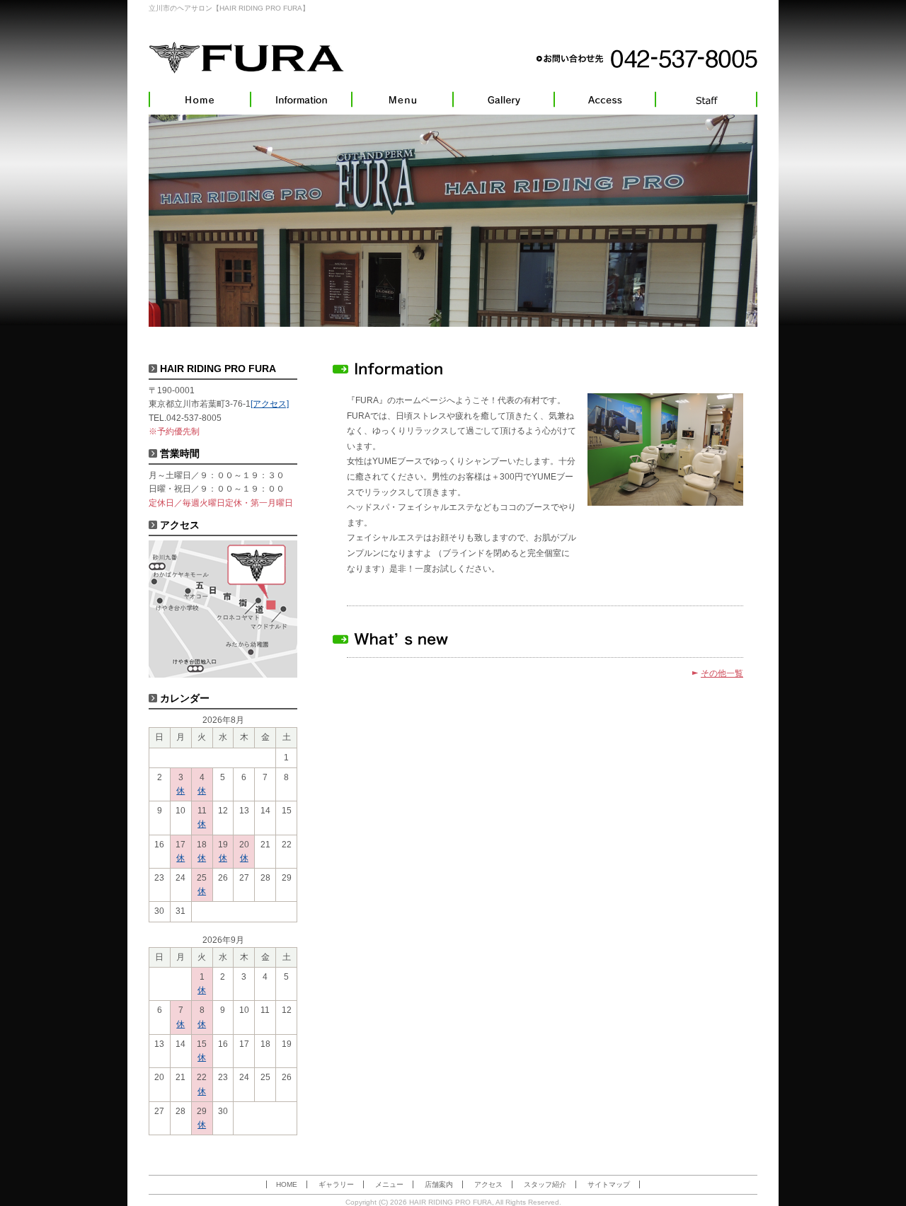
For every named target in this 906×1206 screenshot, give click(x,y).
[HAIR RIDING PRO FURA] (247, 57)
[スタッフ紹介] (706, 99)
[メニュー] (402, 99)
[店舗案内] (301, 99)
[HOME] (200, 99)
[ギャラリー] (503, 99)
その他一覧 (722, 673)
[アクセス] (604, 99)
